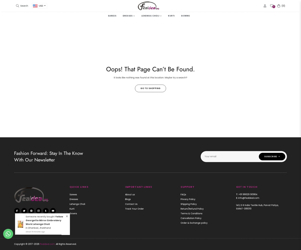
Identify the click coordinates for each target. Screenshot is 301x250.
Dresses (74, 199)
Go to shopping (150, 88)
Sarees (73, 194)
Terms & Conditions (191, 213)
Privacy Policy (188, 199)
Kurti (72, 208)
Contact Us (131, 204)
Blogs (128, 199)
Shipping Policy (189, 204)
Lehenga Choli (77, 204)
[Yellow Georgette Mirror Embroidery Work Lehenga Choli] (20, 224)
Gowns (73, 213)
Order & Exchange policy (194, 222)
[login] (265, 6)
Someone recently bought (40, 216)
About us (130, 194)
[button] (22, 6)
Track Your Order (134, 208)
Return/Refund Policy (192, 208)
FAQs (183, 194)
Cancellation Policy (191, 218)
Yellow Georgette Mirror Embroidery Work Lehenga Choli (44, 220)
